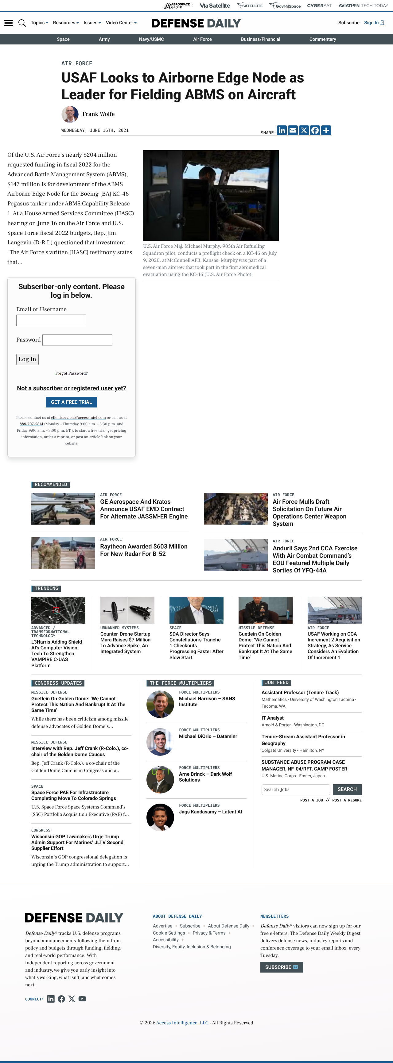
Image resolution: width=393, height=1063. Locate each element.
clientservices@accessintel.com (78, 417)
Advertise (162, 926)
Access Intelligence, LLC (182, 1023)
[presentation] (160, 704)
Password (28, 340)
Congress (40, 830)
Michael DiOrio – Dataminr (208, 736)
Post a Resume (347, 800)
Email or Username (41, 309)
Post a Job (311, 800)
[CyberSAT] (319, 5)
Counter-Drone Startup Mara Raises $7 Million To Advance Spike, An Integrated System (125, 643)
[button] (9, 23)
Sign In (372, 22)
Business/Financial (260, 39)
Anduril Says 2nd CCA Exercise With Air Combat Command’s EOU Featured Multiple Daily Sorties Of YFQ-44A (315, 559)
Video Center (119, 22)
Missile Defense (256, 628)
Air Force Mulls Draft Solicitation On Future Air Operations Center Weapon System (309, 512)
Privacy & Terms (209, 933)
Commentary (322, 39)
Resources (64, 22)
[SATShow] (250, 5)
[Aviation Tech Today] (363, 5)
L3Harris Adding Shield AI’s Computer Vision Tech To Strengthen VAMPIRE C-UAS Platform (56, 653)
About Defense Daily (228, 926)
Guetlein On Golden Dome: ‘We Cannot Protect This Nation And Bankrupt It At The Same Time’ (265, 645)
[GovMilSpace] (285, 5)
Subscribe (349, 22)
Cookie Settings (169, 933)
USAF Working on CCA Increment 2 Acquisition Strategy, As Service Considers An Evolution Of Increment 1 (334, 645)
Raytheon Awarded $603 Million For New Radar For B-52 (144, 550)
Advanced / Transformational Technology (50, 632)
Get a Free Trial (71, 402)
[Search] (22, 23)
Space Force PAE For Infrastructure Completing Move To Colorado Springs (73, 795)
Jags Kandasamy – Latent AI (210, 812)
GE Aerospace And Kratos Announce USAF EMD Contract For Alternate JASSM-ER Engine (144, 509)
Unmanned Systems (119, 628)
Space (63, 39)
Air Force (202, 39)
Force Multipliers (199, 692)
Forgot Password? (71, 373)
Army (104, 39)
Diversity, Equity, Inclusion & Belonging (192, 947)
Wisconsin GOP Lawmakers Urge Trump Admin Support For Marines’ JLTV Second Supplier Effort (77, 842)
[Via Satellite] (215, 5)
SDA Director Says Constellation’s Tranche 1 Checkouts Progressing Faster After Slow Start (196, 645)
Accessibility (166, 940)
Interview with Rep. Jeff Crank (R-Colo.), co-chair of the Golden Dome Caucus (80, 751)
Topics (38, 22)
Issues (91, 22)
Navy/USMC (151, 39)
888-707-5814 (31, 424)
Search (347, 789)
